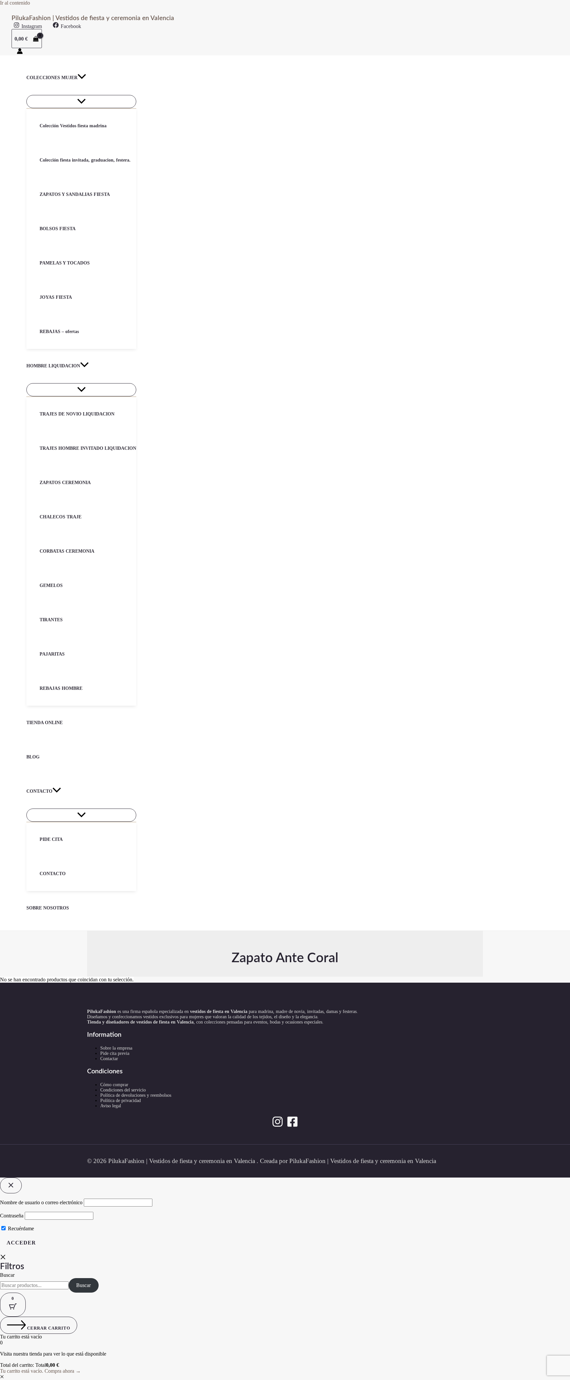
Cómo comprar (114, 1084)
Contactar (109, 1058)
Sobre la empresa (116, 1048)
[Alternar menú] (81, 101)
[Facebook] (292, 1125)
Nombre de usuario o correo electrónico (41, 1202)
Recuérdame (20, 1228)
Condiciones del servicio (123, 1090)
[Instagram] (277, 1125)
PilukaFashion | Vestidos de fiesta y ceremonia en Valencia (93, 18)
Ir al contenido (15, 3)
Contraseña (11, 1215)
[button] (82, 78)
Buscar (7, 1275)
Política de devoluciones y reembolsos (135, 1095)
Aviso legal (110, 1105)
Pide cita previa (114, 1053)
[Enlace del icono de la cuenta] (20, 51)
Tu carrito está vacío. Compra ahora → (40, 1371)
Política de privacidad (120, 1100)
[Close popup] (11, 1185)
